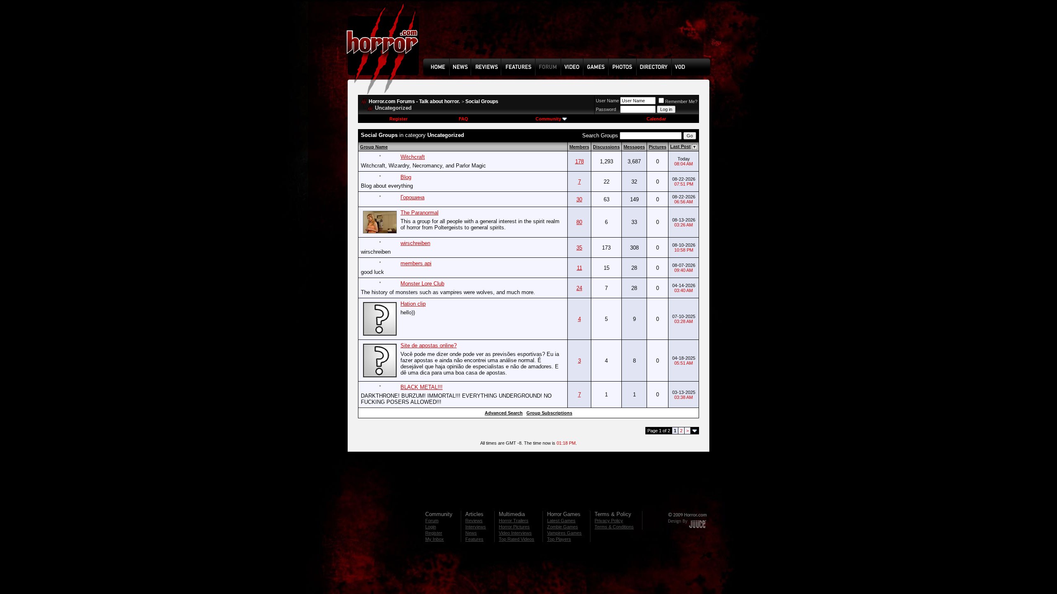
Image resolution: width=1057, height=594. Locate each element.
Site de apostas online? (429, 345)
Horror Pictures (514, 526)
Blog (406, 177)
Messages (634, 146)
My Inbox (434, 539)
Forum (431, 520)
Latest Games (561, 520)
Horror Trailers (513, 520)
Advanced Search (504, 412)
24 (579, 288)
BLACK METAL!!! (422, 387)
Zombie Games (562, 526)
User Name (607, 100)
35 (579, 248)
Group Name (374, 146)
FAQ (463, 118)
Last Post (680, 146)
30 (579, 199)
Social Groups (481, 101)
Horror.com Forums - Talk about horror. (414, 101)
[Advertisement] (569, 35)
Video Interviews (515, 532)
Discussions (606, 146)
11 (579, 268)
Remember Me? (681, 101)
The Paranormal (419, 213)
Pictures (657, 146)
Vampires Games (564, 532)
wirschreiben (415, 243)
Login (430, 526)
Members (579, 146)
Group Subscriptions (549, 412)
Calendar (656, 118)
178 (579, 161)
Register (398, 118)
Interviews (475, 526)
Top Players (559, 539)
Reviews (474, 520)
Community (548, 118)
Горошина (412, 197)
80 (579, 222)
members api (416, 263)
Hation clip (413, 304)
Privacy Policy (609, 520)
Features (474, 539)
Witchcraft (413, 157)
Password (606, 109)
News (471, 532)
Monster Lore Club (422, 283)
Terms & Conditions (614, 526)
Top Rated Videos (516, 539)
